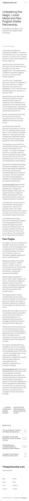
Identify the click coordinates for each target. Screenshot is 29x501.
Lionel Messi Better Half (10, 184)
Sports (12, 46)
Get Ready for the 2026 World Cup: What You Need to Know (11, 438)
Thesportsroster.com (9, 3)
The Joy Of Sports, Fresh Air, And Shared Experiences (11, 431)
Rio (8, 46)
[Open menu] (26, 3)
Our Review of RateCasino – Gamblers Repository (7, 410)
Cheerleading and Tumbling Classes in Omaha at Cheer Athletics (11, 446)
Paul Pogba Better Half (9, 369)
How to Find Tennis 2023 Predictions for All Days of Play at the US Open (19, 410)
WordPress (24, 497)
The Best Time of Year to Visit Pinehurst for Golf (10, 455)
